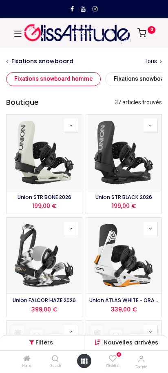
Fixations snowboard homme (53, 78)
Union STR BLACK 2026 (123, 197)
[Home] (27, 359)
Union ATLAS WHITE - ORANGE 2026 (123, 300)
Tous (151, 61)
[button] (131, 342)
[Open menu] (84, 361)
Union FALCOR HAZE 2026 (44, 300)
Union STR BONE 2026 (44, 197)
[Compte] (141, 359)
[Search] (55, 359)
